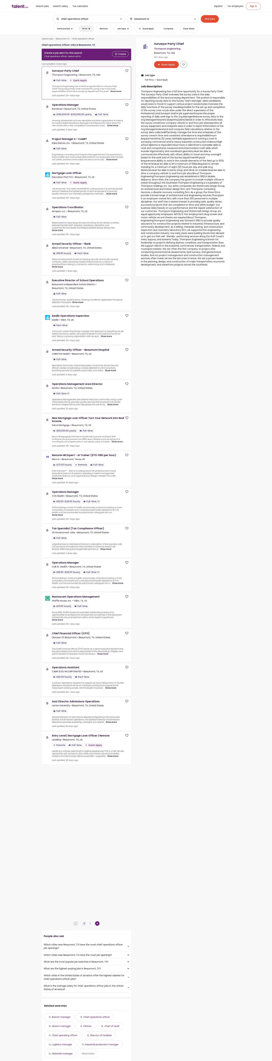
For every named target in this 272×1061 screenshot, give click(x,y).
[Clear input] (121, 19)
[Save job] (126, 70)
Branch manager (61, 1017)
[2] (97, 923)
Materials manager (62, 1053)
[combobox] (89, 19)
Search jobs (47, 39)
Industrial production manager (102, 1044)
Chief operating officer (64, 1035)
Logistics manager (62, 1044)
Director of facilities (101, 1035)
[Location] (160, 19)
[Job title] (86, 19)
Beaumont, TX (62, 39)
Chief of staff (111, 1026)
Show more (115, 91)
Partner (87, 1026)
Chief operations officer (96, 1017)
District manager (61, 1026)
